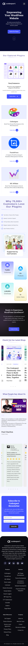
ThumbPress (7, 576)
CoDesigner (7, 573)
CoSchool (7, 585)
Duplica (7, 605)
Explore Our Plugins (14, 31)
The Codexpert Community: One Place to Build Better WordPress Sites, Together (14, 372)
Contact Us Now (14, 329)
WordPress (16, 364)
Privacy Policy (7, 629)
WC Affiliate (7, 579)
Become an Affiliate (20, 627)
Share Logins (7, 582)
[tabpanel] (14, 365)
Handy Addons (7, 591)
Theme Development (20, 578)
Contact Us (20, 630)
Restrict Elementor (7, 588)
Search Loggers (7, 593)
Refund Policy (7, 632)
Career (20, 624)
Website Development (20, 585)
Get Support (7, 618)
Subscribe (14, 526)
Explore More (13, 96)
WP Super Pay (7, 596)
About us (20, 618)
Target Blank (7, 608)
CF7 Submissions (7, 599)
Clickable (7, 602)
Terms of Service (7, 621)
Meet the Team (20, 621)
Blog (7, 635)
